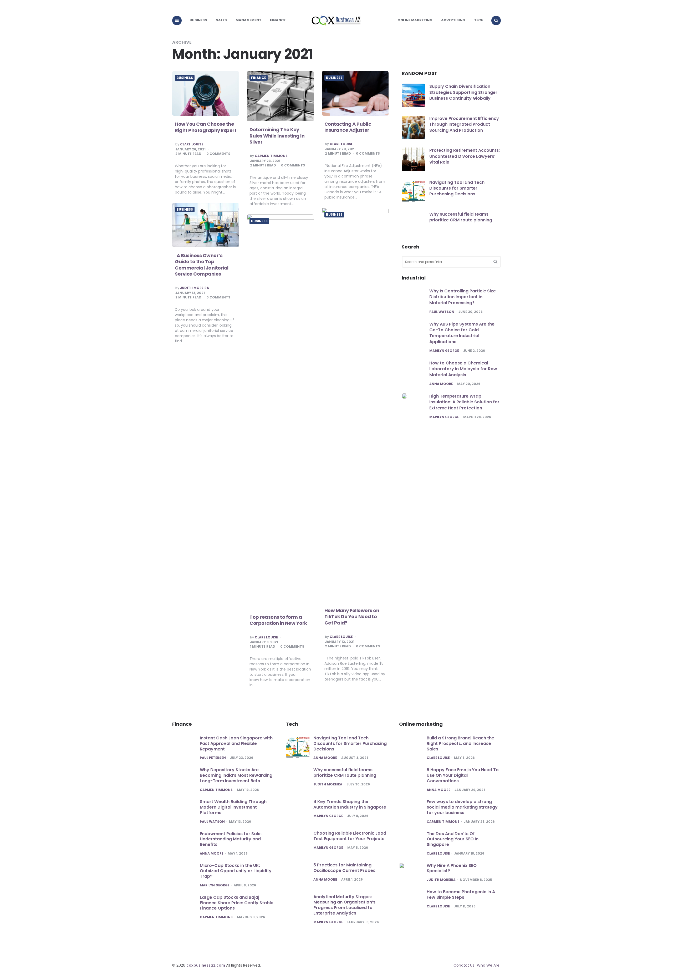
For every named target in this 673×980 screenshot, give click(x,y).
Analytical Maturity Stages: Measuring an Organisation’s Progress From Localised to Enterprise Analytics (344, 905)
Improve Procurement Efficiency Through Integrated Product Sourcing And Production (464, 124)
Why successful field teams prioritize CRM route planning (460, 217)
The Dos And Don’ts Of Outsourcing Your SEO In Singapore (452, 839)
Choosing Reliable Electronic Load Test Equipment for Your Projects (349, 836)
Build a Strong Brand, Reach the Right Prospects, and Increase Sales (460, 743)
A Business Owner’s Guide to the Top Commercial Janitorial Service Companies (201, 264)
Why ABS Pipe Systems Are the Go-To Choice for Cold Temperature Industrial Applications (461, 333)
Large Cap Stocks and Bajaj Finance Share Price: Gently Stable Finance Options (236, 902)
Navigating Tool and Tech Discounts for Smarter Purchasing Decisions (457, 188)
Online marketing (414, 20)
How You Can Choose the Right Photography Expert (205, 127)
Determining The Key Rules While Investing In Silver (276, 135)
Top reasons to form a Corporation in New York (278, 620)
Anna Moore (441, 384)
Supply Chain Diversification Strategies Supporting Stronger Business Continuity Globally (463, 92)
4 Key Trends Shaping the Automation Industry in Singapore (349, 804)
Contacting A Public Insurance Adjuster (347, 127)
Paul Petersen (213, 758)
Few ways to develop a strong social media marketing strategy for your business (462, 807)
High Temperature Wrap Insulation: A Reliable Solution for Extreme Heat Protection (464, 402)
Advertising (453, 20)
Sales (221, 20)
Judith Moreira (194, 288)
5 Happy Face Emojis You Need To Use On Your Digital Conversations (463, 775)
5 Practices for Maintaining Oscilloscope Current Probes (344, 868)
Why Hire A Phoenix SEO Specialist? (452, 868)
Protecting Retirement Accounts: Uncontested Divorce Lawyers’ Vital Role (464, 156)
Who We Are (488, 965)
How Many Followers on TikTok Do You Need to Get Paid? (351, 616)
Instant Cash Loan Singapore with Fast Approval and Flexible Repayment (236, 743)
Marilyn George (444, 351)
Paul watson (441, 312)
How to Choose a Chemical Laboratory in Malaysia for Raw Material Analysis (463, 369)
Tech (478, 20)
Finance (277, 20)
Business (198, 20)
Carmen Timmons (271, 156)
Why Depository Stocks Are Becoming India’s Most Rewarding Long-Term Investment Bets (236, 775)
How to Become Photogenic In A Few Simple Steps (461, 894)
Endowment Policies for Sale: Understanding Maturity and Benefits (231, 839)
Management (248, 20)
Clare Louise (191, 144)
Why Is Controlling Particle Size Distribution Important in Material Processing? (462, 297)
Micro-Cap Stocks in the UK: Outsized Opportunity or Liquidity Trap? (236, 871)
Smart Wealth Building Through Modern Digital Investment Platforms (233, 807)
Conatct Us (463, 965)
